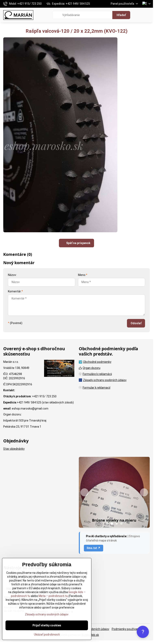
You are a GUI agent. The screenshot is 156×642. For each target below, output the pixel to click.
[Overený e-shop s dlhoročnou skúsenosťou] (59, 369)
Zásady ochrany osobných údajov (46, 614)
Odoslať (136, 323)
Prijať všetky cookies (46, 625)
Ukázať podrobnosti (47, 634)
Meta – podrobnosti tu (53, 596)
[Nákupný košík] (138, 15)
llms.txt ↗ (93, 548)
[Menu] (148, 15)
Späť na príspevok (78, 243)
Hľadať (121, 15)
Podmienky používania (126, 629)
